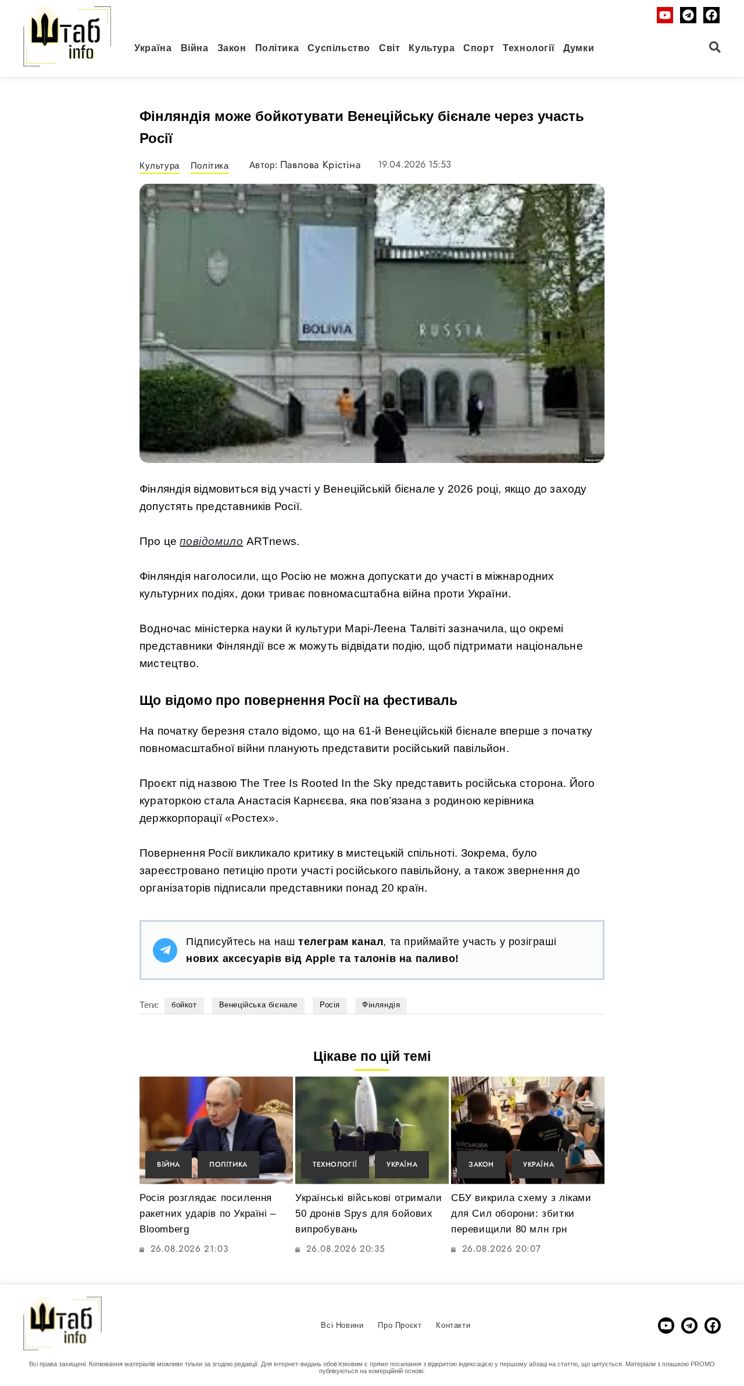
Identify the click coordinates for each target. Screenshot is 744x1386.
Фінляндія (381, 1004)
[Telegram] (688, 15)
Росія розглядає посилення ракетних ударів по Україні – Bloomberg (208, 1213)
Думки (578, 47)
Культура (432, 47)
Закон (231, 47)
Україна (152, 47)
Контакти (453, 1325)
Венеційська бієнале (258, 1004)
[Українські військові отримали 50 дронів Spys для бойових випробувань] (372, 1130)
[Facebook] (711, 15)
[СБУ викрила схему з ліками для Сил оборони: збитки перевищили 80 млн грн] (527, 1130)
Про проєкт (399, 1325)
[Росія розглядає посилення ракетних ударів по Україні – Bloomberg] (216, 1130)
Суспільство (338, 47)
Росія (330, 1004)
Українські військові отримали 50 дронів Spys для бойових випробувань (368, 1213)
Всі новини (342, 1325)
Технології (529, 47)
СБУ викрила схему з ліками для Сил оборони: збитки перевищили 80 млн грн (521, 1213)
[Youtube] (665, 15)
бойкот (184, 1004)
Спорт (478, 47)
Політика (277, 47)
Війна (195, 47)
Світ (389, 47)
